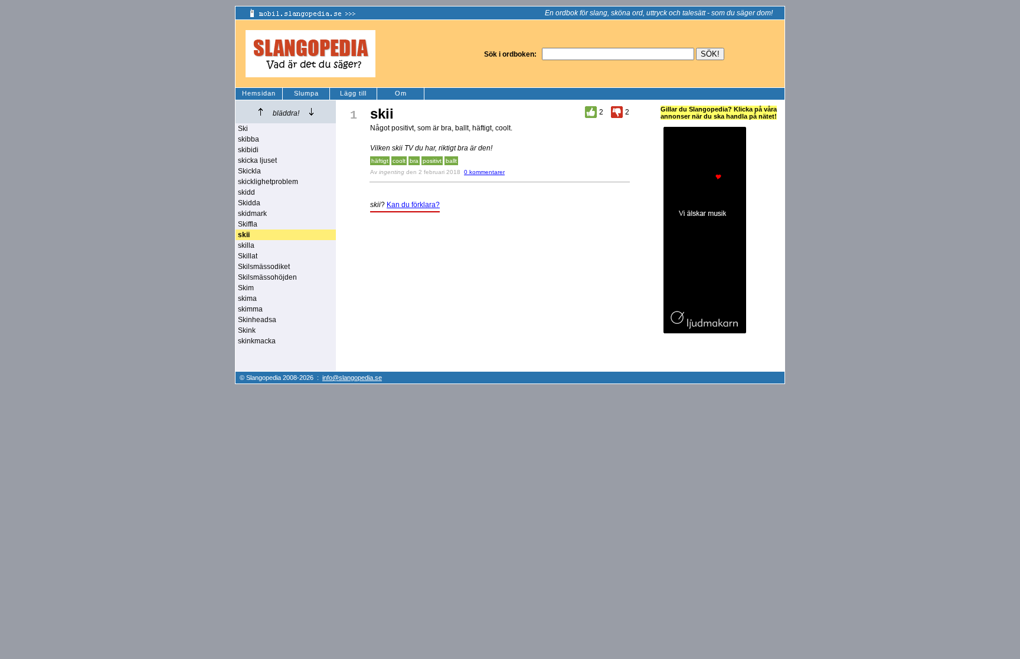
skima (247, 298)
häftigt (379, 161)
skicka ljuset (257, 160)
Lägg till (353, 93)
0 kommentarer (484, 172)
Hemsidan (259, 93)
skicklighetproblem (268, 182)
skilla (246, 245)
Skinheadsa (257, 320)
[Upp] (260, 111)
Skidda (249, 203)
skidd (246, 192)
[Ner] (311, 111)
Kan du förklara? (413, 205)
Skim (246, 288)
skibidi (248, 150)
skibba (248, 139)
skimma (250, 309)
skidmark (252, 213)
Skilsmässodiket (264, 267)
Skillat (247, 256)
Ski (243, 128)
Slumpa (306, 93)
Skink (247, 330)
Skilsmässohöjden (267, 277)
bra (414, 161)
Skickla (249, 171)
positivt (432, 161)
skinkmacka (257, 341)
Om (401, 93)
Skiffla (247, 224)
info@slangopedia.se (352, 377)
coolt (399, 161)
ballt (451, 161)
